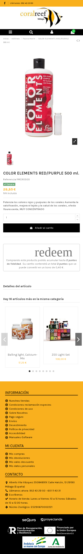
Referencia (9, 179)
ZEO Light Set (61, 354)
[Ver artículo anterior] (77, 40)
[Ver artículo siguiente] (79, 40)
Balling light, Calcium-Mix (22, 356)
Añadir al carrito (44, 227)
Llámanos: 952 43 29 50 (21, 3)
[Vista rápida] (22, 349)
